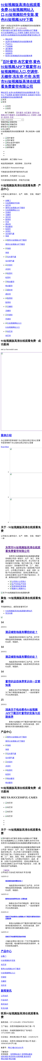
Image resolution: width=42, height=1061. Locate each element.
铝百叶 (8, 229)
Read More (5, 447)
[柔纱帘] (9, 290)
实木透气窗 (9, 234)
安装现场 (22, 586)
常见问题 (9, 613)
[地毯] (8, 248)
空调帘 (34, 115)
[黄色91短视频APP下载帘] (16, 240)
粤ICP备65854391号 (15, 1048)
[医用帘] (9, 298)
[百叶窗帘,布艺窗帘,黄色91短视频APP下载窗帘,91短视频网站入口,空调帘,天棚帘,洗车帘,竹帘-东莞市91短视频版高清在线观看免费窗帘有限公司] (21, 35)
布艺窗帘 (27, 113)
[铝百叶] (9, 273)
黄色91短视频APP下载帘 (15, 208)
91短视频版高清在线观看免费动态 (18, 611)
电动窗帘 (9, 227)
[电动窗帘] (9, 282)
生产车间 (22, 584)
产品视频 (9, 46)
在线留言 (9, 53)
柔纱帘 (8, 224)
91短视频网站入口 (23, 115)
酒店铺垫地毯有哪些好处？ (21, 656)
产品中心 (9, 44)
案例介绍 (6, 435)
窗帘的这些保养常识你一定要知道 (16, 899)
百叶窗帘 (19, 113)
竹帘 (11, 117)
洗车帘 (6, 117)
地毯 (7, 236)
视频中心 (22, 589)
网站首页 (9, 39)
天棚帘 (8, 215)
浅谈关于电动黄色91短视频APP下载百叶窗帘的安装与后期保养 (22, 713)
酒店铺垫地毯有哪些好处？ (21, 632)
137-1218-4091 (21, 28)
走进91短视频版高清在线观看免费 (18, 42)
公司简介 (22, 581)
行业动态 (4, 1000)
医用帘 (8, 219)
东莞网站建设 (27, 1054)
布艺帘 (8, 205)
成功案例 (9, 49)
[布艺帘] (9, 331)
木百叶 (8, 231)
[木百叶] (9, 265)
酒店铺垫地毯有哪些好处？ (14, 881)
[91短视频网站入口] (13, 323)
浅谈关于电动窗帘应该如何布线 (15, 936)
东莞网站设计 (15, 1054)
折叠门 (8, 201)
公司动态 (4, 996)
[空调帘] (9, 315)
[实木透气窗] (10, 257)
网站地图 (4, 1059)
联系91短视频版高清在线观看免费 (18, 56)
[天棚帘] (9, 306)
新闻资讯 (9, 51)
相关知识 (4, 1004)
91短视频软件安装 (12, 203)
